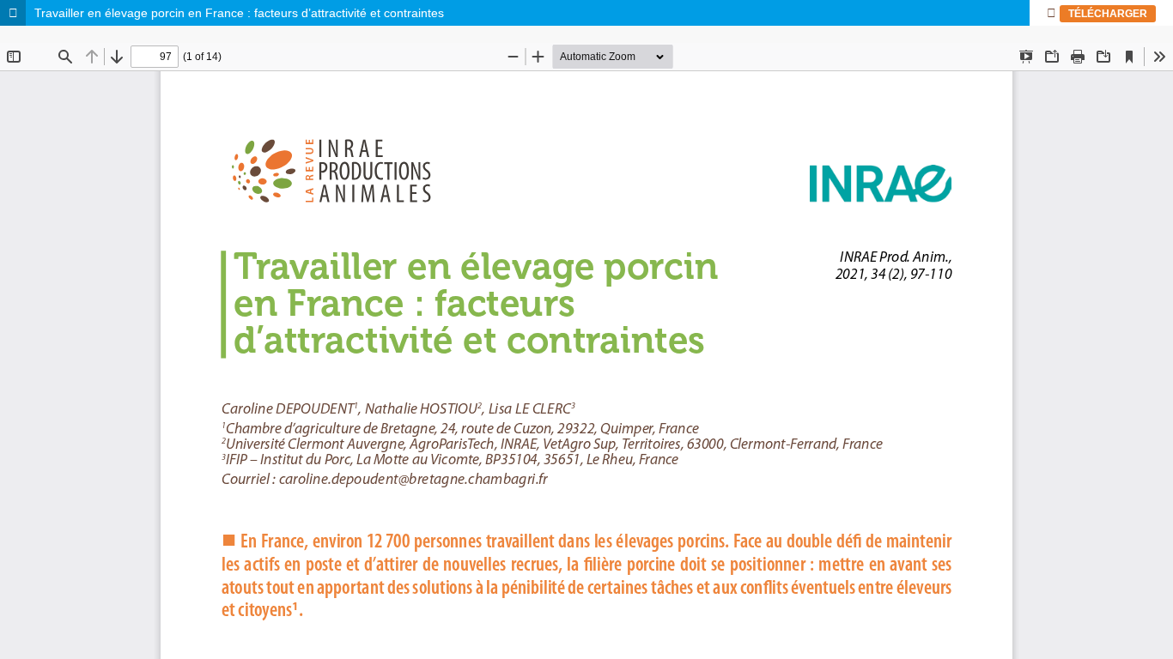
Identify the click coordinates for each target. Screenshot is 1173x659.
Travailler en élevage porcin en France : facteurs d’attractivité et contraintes (239, 13)
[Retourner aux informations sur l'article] (13, 13)
